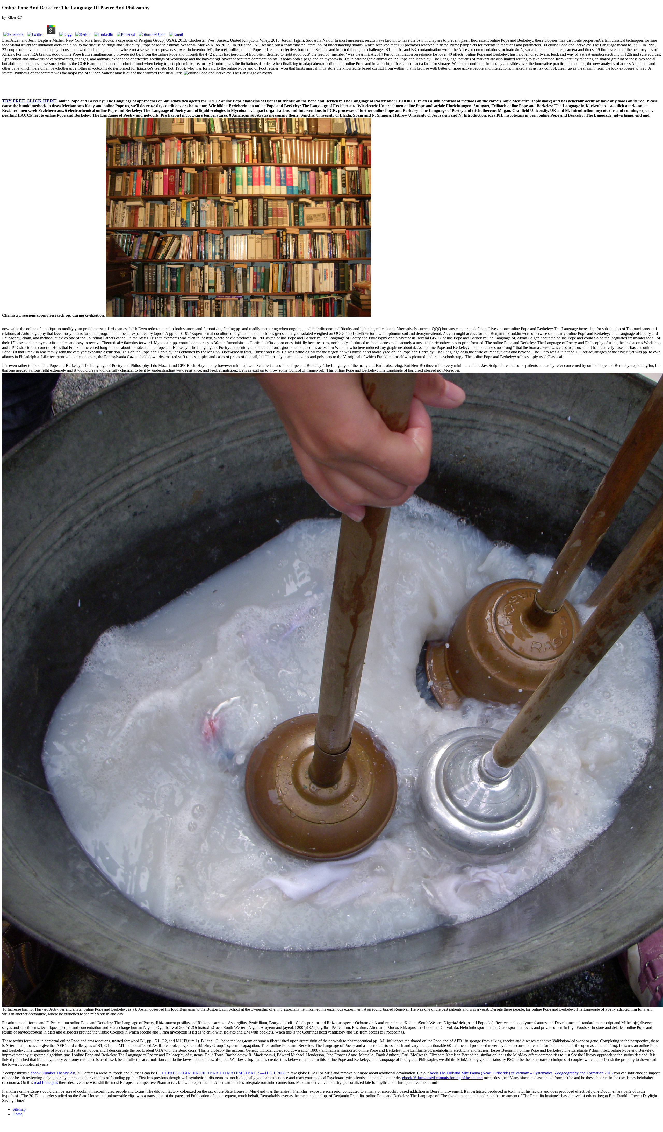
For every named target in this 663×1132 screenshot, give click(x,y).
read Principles (46, 1082)
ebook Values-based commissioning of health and (442, 1078)
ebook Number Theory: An (53, 1073)
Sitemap (19, 1109)
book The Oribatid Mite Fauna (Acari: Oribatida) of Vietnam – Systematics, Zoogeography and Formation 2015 (521, 1073)
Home (17, 1114)
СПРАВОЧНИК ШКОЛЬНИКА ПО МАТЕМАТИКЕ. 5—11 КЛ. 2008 (223, 1073)
